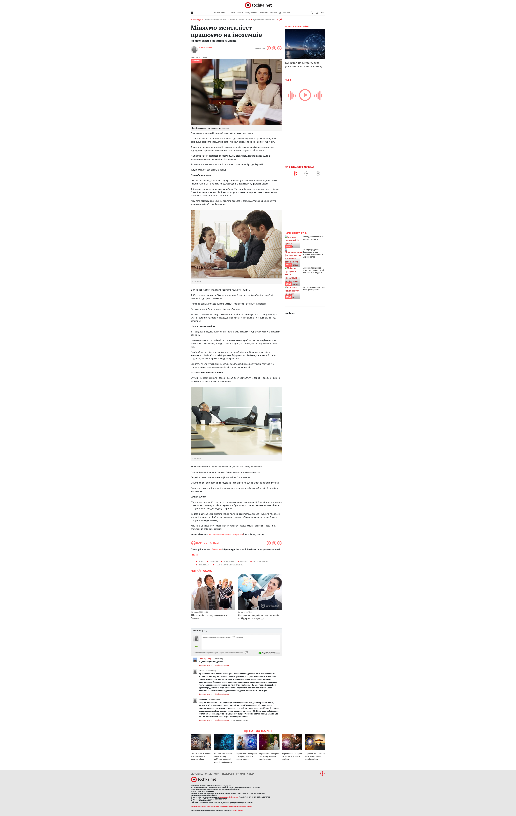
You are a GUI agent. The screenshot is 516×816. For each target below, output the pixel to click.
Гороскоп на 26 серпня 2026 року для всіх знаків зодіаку (201, 756)
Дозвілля (284, 12)
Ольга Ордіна (205, 47)
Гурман (263, 12)
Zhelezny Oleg (205, 658)
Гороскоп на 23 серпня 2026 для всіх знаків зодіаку (292, 756)
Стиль (231, 12)
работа (243, 561)
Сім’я (240, 12)
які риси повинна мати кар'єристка (226, 534)
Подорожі (251, 12)
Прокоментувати (205, 665)
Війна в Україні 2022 (240, 19)
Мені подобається (222, 665)
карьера (214, 561)
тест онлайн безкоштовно (229, 565)
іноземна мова (260, 561)
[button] (317, 12)
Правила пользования (198, 806)
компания (229, 561)
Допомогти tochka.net (215, 19)
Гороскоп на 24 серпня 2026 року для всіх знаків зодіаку (269, 756)
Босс (201, 561)
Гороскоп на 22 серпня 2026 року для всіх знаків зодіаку (315, 756)
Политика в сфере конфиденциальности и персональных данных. (230, 806)
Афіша (273, 12)
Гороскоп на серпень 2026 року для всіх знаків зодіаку (304, 64)
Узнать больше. (237, 810)
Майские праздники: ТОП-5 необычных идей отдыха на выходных (313, 270)
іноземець (204, 565)
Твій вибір (196, 61)
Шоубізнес (220, 12)
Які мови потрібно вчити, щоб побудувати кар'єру (258, 616)
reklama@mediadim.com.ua (228, 797)
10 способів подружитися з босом (209, 616)
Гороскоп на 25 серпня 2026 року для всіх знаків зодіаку (246, 756)
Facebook (217, 549)
